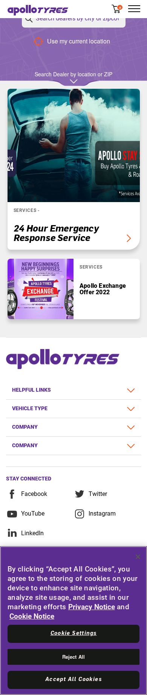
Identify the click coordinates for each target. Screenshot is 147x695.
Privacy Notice (91, 606)
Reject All (73, 656)
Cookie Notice (31, 616)
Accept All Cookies (73, 679)
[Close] (138, 556)
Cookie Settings (74, 633)
